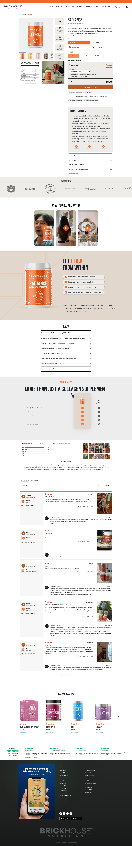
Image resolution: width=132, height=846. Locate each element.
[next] (118, 716)
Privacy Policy (63, 786)
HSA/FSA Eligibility (90, 775)
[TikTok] (71, 813)
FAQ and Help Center (66, 793)
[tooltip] (71, 461)
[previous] (13, 716)
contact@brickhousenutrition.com (94, 790)
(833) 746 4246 (88, 787)
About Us (79, 7)
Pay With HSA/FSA (106, 7)
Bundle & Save (64, 775)
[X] (64, 813)
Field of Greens (50, 727)
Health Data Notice (65, 795)
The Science (88, 768)
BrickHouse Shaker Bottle (89, 74)
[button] (44, 228)
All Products (22, 14)
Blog (97, 7)
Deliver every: (72, 69)
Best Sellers (63, 770)
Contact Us (88, 792)
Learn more (104, 96)
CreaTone (99, 727)
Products (59, 7)
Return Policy (63, 783)
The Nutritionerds (90, 770)
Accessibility (63, 790)
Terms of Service (64, 788)
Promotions (89, 7)
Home (51, 7)
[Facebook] (60, 813)
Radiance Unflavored (31, 571)
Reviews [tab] (25, 480)
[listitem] (66, 333)
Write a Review (106, 486)
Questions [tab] (34, 480)
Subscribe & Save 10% (66, 1)
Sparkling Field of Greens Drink (29, 727)
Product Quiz (70, 7)
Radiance (30, 14)
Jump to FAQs (74, 174)
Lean (72, 727)
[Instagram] (67, 813)
